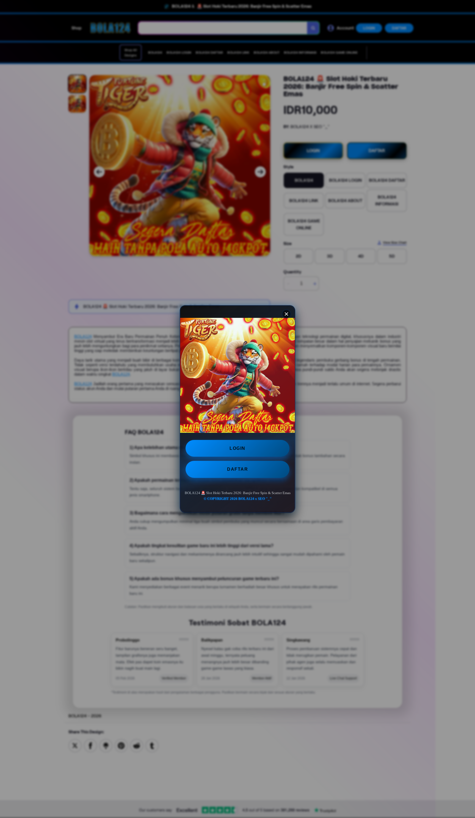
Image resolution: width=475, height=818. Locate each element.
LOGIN (237, 448)
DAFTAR (237, 469)
